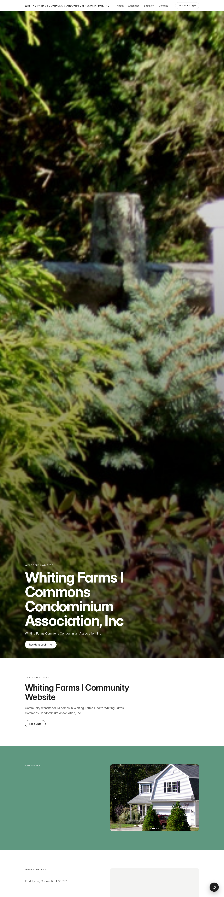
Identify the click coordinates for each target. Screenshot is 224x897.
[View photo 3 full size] (154, 797)
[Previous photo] (115, 797)
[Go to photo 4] (158, 828)
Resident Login (40, 644)
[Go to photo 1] (150, 828)
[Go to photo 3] (155, 828)
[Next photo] (194, 797)
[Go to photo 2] (152, 828)
